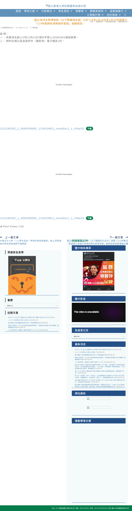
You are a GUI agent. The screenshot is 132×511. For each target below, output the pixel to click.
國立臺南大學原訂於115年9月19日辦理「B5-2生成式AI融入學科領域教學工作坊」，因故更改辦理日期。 (100, 381)
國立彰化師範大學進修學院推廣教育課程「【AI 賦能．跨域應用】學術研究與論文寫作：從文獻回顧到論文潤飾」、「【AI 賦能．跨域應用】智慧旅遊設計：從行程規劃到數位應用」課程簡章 (100, 366)
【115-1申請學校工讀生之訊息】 (19, 320)
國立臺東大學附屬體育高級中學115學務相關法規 (24, 323)
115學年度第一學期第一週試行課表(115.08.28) (24, 330)
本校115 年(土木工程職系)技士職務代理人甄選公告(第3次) (27, 317)
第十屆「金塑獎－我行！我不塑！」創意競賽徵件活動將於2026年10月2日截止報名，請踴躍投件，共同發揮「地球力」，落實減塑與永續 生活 (99, 376)
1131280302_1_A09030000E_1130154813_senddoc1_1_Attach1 (42, 218)
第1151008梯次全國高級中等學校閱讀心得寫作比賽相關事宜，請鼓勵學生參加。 (99, 372)
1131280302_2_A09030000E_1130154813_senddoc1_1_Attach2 (42, 128)
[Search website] (125, 15)
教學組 (35, 27)
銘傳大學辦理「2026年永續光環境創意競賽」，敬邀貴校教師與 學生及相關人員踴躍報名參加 (33, 326)
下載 (89, 128)
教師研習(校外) (8, 27)
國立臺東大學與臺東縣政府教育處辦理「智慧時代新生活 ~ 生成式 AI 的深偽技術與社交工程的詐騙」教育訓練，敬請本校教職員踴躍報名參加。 (100, 385)
